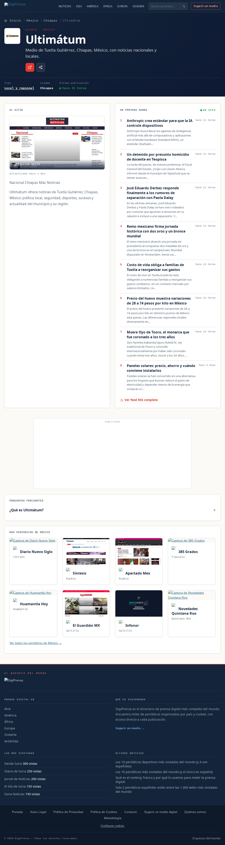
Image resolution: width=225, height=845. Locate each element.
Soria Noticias (14, 794)
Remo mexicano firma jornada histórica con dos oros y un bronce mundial (156, 231)
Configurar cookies (112, 825)
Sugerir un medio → (130, 728)
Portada (17, 812)
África (107, 6)
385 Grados (188, 551)
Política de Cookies (104, 812)
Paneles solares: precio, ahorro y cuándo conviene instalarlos (161, 368)
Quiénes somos (195, 812)
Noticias (65, 6)
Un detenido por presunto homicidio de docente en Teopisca (158, 157)
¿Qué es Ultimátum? (26, 510)
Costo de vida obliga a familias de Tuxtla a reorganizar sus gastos (155, 267)
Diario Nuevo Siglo (35, 551)
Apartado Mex (137, 573)
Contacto (130, 812)
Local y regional (19, 88)
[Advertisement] (112, 455)
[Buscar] (183, 6)
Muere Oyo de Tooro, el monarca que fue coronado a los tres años (158, 334)
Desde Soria (13, 763)
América (92, 6)
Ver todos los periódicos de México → (35, 643)
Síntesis (79, 573)
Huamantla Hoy (33, 604)
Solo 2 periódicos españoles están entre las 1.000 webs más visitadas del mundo (167, 790)
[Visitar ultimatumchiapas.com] (29, 67)
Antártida (11, 741)
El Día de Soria (15, 786)
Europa (122, 6)
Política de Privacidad (68, 812)
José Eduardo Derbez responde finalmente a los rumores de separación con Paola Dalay (153, 193)
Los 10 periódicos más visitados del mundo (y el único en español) (164, 772)
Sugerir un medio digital (160, 812)
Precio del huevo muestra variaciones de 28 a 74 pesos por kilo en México (159, 301)
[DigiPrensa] (25, 681)
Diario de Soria (15, 771)
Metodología (112, 818)
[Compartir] (40, 67)
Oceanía (138, 6)
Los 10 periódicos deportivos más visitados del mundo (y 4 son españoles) (161, 764)
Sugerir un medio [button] (206, 6)
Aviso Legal (38, 812)
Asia (79, 6)
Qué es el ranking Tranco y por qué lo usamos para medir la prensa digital (165, 780)
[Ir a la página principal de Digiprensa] (24, 6)
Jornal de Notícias (17, 779)
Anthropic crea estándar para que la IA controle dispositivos (159, 123)
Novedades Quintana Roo (185, 611)
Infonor (132, 625)
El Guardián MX (86, 625)
